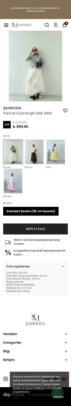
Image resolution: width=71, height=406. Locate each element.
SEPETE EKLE (35, 229)
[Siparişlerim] (55, 25)
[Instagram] (5, 379)
